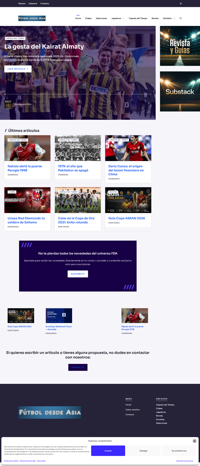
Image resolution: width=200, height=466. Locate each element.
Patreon (21, 3)
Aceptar (108, 451)
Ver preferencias (179, 451)
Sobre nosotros (133, 409)
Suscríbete (78, 274)
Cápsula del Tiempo (138, 18)
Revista (155, 18)
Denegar (143, 451)
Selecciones (101, 18)
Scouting (160, 419)
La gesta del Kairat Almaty (44, 46)
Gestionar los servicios (184, 461)
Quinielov (167, 18)
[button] (194, 441)
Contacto (44, 3)
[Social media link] (181, 3)
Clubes (88, 18)
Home (78, 18)
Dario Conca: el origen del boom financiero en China (126, 170)
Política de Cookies (11, 461)
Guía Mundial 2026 (23, 104)
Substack (33, 3)
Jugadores (116, 18)
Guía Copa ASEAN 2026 (126, 218)
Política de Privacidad (28, 461)
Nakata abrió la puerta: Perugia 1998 (132, 328)
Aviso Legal (41, 461)
